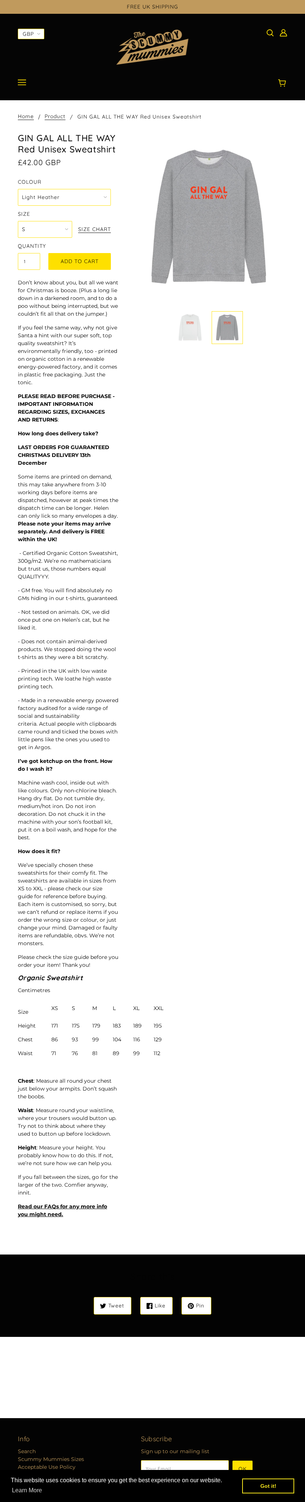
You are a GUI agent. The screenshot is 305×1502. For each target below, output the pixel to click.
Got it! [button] (268, 1486)
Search (27, 1451)
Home (26, 117)
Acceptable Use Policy (47, 1467)
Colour (29, 182)
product (55, 117)
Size (24, 214)
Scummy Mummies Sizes (51, 1459)
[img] (270, 33)
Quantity (29, 246)
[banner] (152, 47)
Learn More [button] (27, 1490)
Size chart (94, 230)
